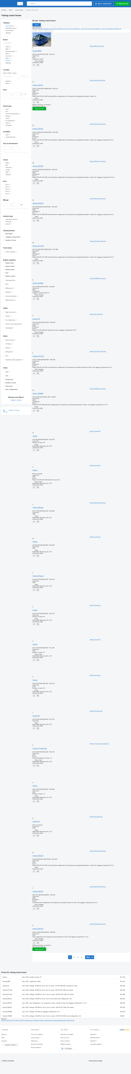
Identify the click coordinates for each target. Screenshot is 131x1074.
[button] (34, 65)
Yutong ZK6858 (37, 283)
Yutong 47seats (37, 576)
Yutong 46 (36, 821)
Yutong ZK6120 (37, 929)
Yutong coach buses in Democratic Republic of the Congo (57, 1020)
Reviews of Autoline (37, 1044)
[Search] (29, 3)
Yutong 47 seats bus (39, 748)
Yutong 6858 (36, 51)
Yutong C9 (36, 319)
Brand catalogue (36, 1047)
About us (4, 1034)
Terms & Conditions (37, 1034)
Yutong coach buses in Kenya (10, 1020)
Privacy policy (35, 1037)
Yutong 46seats (37, 507)
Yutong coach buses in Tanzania (30, 1020)
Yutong (34, 436)
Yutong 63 (36, 716)
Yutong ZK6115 (37, 891)
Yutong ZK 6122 (38, 246)
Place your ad (39, 108)
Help (2, 1037)
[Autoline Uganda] (8, 3)
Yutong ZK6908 (37, 393)
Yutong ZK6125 (37, 203)
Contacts (4, 1041)
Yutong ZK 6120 (38, 356)
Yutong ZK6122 (37, 129)
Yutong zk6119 (37, 85)
